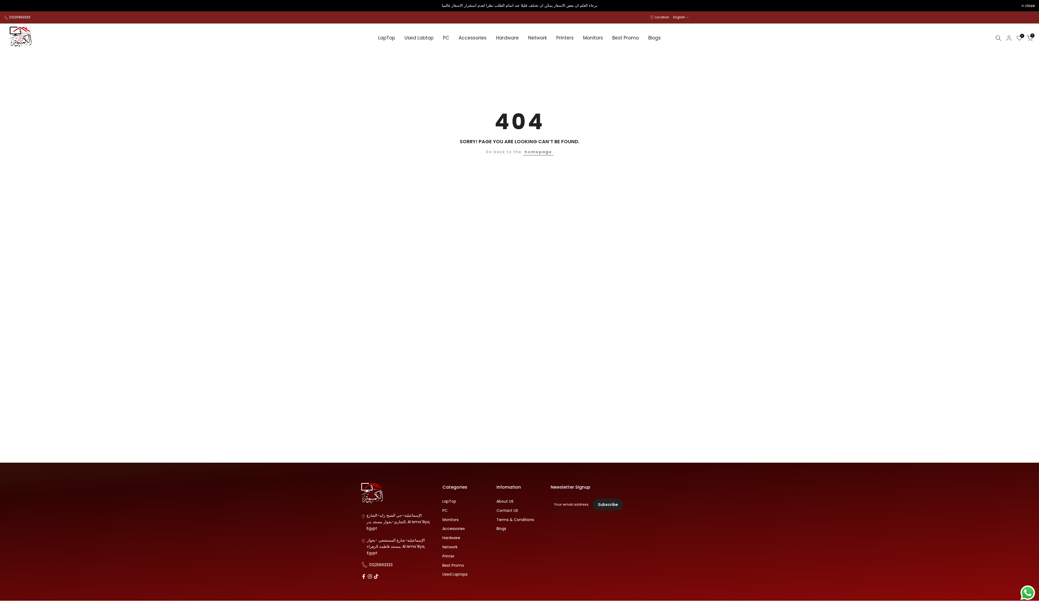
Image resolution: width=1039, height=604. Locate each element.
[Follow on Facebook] (363, 576)
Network (537, 38)
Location (662, 17)
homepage (538, 152)
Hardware (507, 38)
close (12, 6)
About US (505, 501)
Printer (448, 556)
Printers (565, 38)
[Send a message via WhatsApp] (1027, 592)
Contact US (507, 510)
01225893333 (19, 17)
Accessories (472, 38)
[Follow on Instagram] (369, 576)
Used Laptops (455, 574)
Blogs (654, 38)
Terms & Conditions (515, 519)
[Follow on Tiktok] (376, 576)
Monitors (593, 38)
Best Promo (625, 38)
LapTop (386, 38)
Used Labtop (419, 38)
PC (446, 38)
